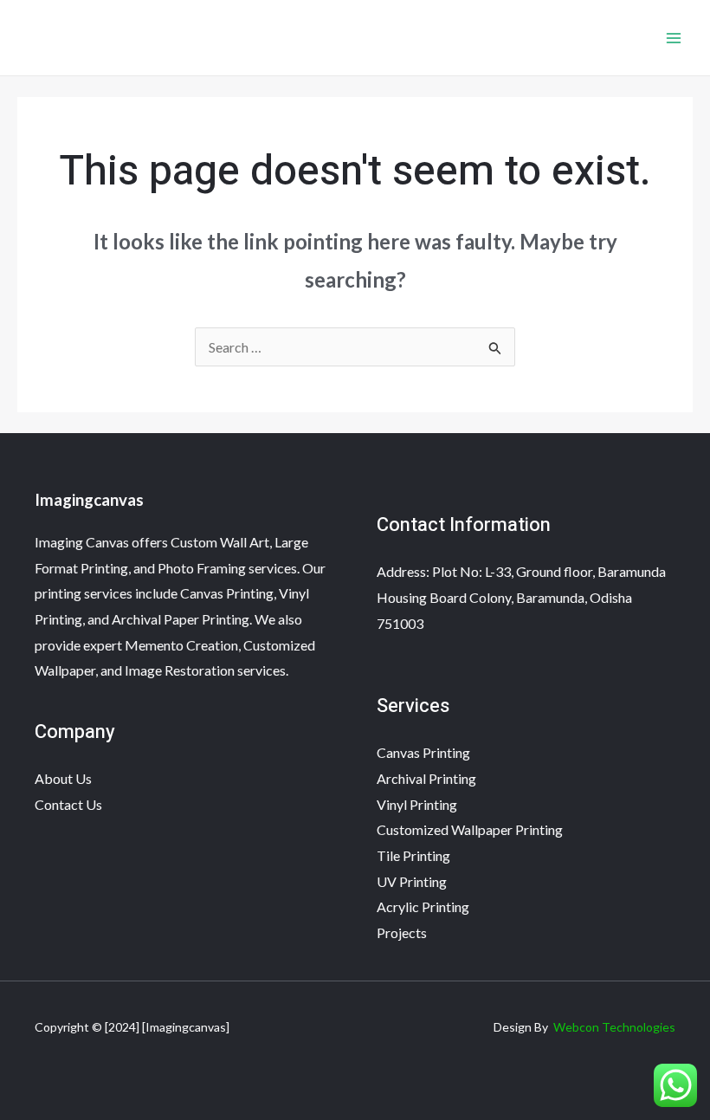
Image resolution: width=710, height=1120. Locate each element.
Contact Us (68, 804)
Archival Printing (426, 778)
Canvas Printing (423, 752)
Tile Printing (413, 855)
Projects (402, 932)
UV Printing (412, 881)
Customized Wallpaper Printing (470, 829)
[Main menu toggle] (674, 38)
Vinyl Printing (417, 804)
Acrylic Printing (423, 906)
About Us (63, 778)
